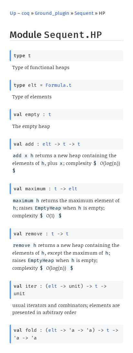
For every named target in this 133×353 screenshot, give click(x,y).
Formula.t (59, 85)
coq (26, 13)
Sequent (84, 13)
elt (47, 144)
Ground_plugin (52, 13)
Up (13, 13)
